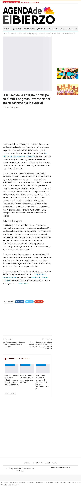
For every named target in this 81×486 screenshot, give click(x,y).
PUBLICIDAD (35, 2)
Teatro (54, 29)
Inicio (8, 29)
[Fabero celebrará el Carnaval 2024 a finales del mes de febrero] (27, 369)
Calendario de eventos (49, 463)
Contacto (27, 463)
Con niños (30, 29)
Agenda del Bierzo (64, 467)
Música (42, 29)
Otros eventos (9, 365)
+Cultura (67, 29)
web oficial (24, 283)
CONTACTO (25, 2)
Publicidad (36, 463)
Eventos (18, 29)
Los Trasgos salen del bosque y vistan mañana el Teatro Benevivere (14, 344)
